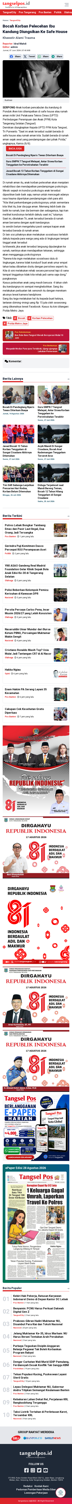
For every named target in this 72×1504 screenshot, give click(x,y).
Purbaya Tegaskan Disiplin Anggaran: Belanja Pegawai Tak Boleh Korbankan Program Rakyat (37, 1349)
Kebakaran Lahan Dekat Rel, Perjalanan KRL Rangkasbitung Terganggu (40, 1401)
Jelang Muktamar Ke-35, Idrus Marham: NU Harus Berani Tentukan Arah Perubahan (40, 1335)
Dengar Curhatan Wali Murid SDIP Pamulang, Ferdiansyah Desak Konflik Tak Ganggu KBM (41, 1363)
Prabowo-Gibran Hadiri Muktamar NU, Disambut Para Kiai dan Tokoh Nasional (37, 1322)
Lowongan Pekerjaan (36, 1492)
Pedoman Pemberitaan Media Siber (36, 1489)
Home (5, 20)
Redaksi (27, 1486)
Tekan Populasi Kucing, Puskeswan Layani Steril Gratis (39, 1376)
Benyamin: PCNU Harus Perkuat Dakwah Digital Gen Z (38, 1310)
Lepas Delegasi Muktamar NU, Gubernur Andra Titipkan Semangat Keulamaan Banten (41, 1388)
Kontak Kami (41, 1486)
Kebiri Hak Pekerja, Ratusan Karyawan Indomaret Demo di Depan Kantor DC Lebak (40, 1297)
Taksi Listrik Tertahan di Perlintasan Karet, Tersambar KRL (40, 1413)
